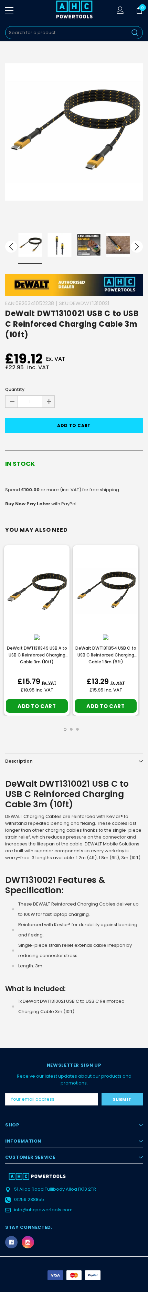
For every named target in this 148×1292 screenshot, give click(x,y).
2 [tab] (71, 729)
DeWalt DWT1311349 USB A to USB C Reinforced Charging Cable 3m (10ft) (37, 655)
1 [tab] (65, 729)
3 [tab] (77, 729)
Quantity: (15, 389)
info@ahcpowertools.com (43, 1209)
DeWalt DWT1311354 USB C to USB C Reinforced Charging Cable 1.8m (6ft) (105, 655)
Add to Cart (37, 706)
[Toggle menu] (9, 10)
